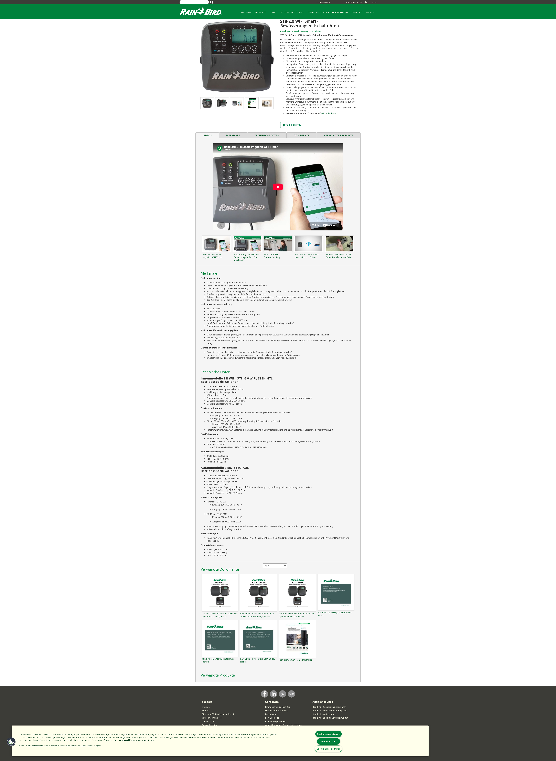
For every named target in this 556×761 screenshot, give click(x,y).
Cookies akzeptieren (328, 734)
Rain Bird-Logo (272, 717)
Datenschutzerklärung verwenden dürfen (134, 740)
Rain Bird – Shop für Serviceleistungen (330, 717)
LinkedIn (274, 694)
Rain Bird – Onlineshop (323, 714)
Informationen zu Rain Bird (277, 707)
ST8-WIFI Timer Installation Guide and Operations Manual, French (296, 615)
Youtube (291, 694)
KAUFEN (370, 12)
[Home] (203, 11)
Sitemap (206, 707)
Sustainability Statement (276, 710)
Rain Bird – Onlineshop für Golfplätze (329, 710)
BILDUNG (245, 13)
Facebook (264, 694)
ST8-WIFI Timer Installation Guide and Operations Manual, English (219, 615)
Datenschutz (208, 721)
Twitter (282, 694)
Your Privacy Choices (212, 717)
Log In (374, 2)
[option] (222, 103)
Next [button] (267, 103)
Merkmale (233, 135)
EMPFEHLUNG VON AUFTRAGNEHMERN (327, 13)
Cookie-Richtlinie (209, 725)
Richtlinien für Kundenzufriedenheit (218, 714)
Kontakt (205, 710)
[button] (237, 56)
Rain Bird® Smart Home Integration (295, 659)
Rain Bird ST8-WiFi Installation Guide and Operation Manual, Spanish (257, 615)
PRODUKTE (259, 13)
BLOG (273, 12)
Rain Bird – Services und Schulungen (329, 707)
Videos (207, 135)
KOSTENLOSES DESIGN (290, 13)
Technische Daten (266, 135)
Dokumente (302, 135)
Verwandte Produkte (338, 135)
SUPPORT (357, 12)
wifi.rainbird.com (328, 113)
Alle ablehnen (328, 741)
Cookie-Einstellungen (328, 748)
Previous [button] (206, 103)
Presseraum (270, 714)
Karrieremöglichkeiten (275, 721)
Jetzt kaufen (292, 125)
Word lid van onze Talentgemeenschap (283, 725)
